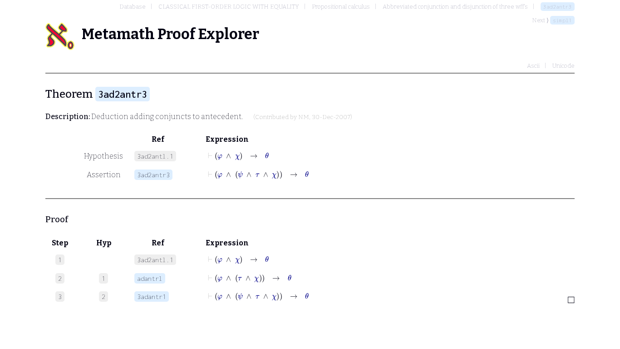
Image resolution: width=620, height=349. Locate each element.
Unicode (563, 65)
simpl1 (562, 20)
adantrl (149, 278)
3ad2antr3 (557, 7)
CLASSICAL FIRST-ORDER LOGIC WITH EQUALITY (228, 6)
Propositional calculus (341, 6)
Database (132, 6)
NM (303, 117)
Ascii (533, 65)
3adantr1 (151, 296)
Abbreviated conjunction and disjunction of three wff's (455, 6)
